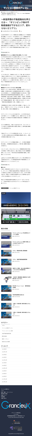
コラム (2, 390)
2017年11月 (4, 381)
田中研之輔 (4, 336)
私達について (3, 395)
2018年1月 (4, 376)
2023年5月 (4, 349)
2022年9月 (4, 354)
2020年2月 (4, 365)
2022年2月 (4, 357)
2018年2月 (4, 373)
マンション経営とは (5, 389)
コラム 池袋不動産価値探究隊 (20, 259)
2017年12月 (4, 379)
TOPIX (3, 325)
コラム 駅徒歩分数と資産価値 (20, 250)
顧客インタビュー (5, 339)
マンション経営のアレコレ (14, 188)
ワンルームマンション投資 (7, 330)
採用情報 (3, 396)
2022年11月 (4, 351)
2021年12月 (4, 360)
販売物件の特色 (4, 393)
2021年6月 (4, 362)
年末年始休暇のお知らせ (18, 294)
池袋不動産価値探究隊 (6, 333)
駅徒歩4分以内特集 (6, 341)
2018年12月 (4, 368)
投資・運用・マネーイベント (7, 392)
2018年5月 (4, 370)
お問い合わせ (3, 398)
